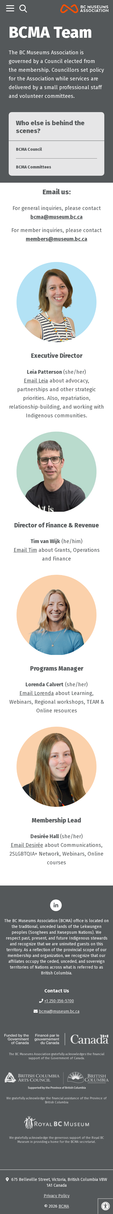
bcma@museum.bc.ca (59, 1011)
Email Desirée (27, 845)
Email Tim (25, 550)
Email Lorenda (36, 693)
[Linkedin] (56, 905)
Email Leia (36, 381)
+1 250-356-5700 (59, 1001)
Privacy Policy (57, 1195)
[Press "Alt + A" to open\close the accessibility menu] (105, 1206)
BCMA (64, 1206)
